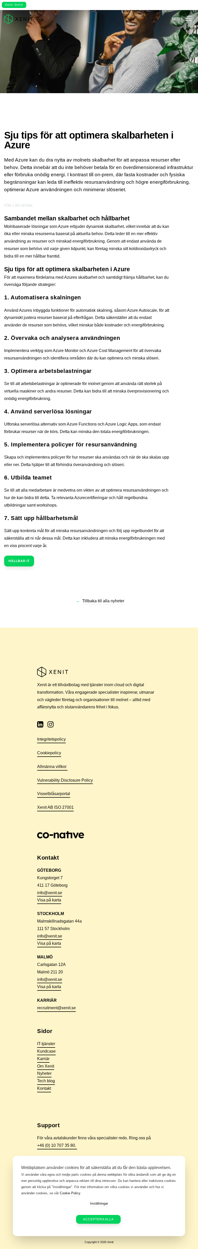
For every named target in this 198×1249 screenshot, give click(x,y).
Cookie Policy (70, 1193)
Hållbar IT (19, 561)
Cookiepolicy (49, 753)
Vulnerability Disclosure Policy (65, 780)
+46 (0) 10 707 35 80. (57, 1145)
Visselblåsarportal (53, 793)
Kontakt (44, 1088)
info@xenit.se (49, 893)
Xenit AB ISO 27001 (55, 807)
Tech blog (46, 1081)
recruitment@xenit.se (56, 1008)
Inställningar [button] (99, 1203)
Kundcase (46, 1051)
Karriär (43, 1058)
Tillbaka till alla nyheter (103, 601)
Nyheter (44, 1073)
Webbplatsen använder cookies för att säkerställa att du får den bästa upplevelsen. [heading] (96, 1167)
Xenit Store (14, 4)
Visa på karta (49, 900)
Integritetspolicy (51, 739)
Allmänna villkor (52, 766)
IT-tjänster (46, 1044)
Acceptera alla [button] (98, 1219)
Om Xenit (45, 1066)
